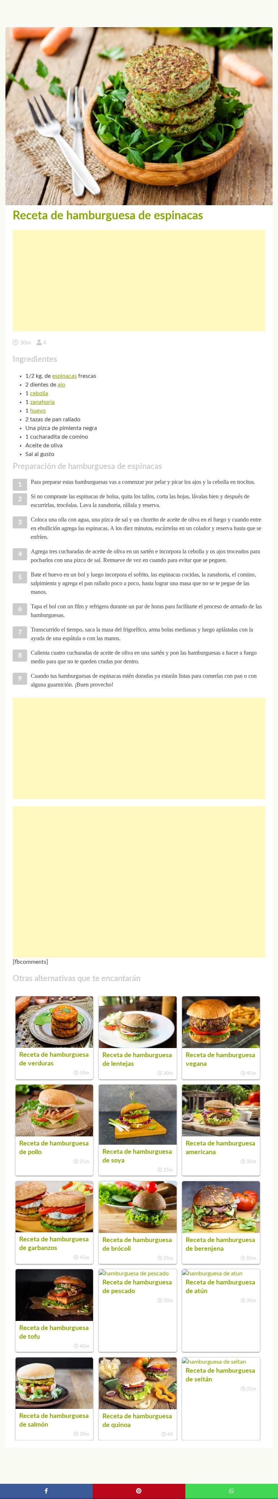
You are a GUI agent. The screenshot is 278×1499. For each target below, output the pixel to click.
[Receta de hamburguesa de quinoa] (137, 1407)
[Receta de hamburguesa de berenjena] (221, 1231)
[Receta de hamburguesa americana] (221, 1134)
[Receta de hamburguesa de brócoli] (137, 1231)
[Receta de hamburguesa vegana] (221, 1046)
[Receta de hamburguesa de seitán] (214, 1362)
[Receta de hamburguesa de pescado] (134, 1273)
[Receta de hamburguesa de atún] (212, 1273)
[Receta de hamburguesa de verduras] (54, 1046)
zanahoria (42, 402)
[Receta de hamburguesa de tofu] (54, 1319)
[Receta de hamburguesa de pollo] (54, 1134)
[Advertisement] (139, 280)
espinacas (64, 376)
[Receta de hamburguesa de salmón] (54, 1407)
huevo (38, 411)
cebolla (39, 393)
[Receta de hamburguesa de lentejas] (137, 1046)
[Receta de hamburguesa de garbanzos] (54, 1230)
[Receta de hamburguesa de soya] (137, 1143)
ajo (61, 385)
